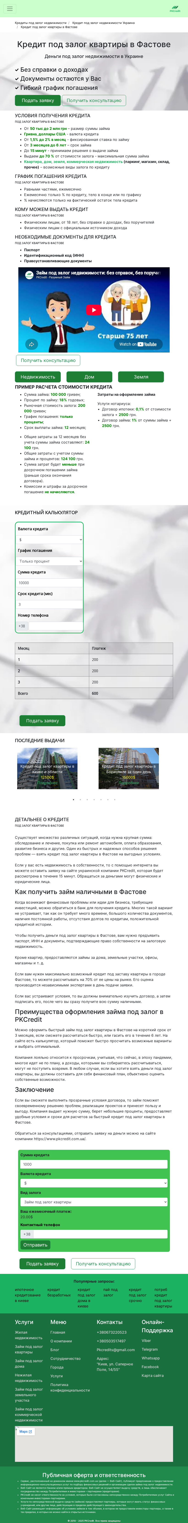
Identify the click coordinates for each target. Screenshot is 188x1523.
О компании (61, 1341)
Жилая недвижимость (28, 1335)
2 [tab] (80, 799)
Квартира (33, 161)
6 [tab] (107, 799)
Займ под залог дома (29, 1363)
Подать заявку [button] (38, 100)
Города (57, 1367)
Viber (146, 1340)
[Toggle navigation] (9, 8)
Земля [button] (141, 377)
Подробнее (47, 782)
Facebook (150, 1366)
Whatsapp (151, 1358)
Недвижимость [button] (38, 377)
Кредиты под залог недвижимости (40, 23)
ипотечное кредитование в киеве (28, 1295)
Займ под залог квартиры (29, 1349)
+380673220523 (112, 1332)
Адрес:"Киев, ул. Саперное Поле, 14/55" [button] (115, 1364)
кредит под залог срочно (138, 1295)
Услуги (56, 1376)
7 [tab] (114, 799)
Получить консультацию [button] (94, 100)
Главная (57, 1332)
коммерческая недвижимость (95, 161)
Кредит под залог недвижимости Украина (103, 23)
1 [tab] (73, 799)
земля (59, 161)
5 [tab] (101, 799)
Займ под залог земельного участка (29, 1395)
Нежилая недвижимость (28, 1378)
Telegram (150, 1349)
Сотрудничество (65, 1358)
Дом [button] (89, 377)
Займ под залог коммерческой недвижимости (29, 1414)
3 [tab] (87, 799)
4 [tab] (94, 799)
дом (47, 161)
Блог (54, 1349)
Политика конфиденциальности (70, 1387)
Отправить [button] (35, 1245)
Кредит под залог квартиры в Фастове (49, 27)
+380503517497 (111, 1341)
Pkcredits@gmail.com (116, 1349)
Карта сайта (153, 1375)
